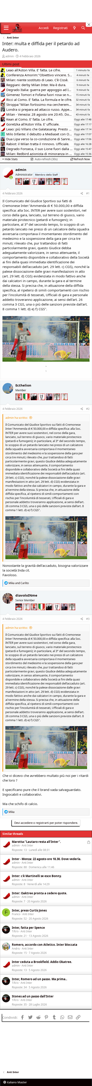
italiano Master (16, 1082)
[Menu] (6, 28)
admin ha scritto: (16, 418)
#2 (88, 409)
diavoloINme (26, 595)
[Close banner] (89, 24)
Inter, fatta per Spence (28, 928)
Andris (16, 948)
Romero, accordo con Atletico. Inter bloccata (44, 945)
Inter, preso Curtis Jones (29, 910)
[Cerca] (83, 28)
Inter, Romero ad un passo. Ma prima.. (39, 979)
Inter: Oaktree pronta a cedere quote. (39, 893)
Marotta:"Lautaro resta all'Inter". (36, 842)
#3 (88, 619)
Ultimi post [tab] (10, 64)
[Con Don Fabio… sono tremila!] (42, 188)
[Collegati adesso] (11, 177)
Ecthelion (23, 385)
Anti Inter (27, 845)
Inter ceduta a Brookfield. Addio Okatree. (42, 962)
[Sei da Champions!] (34, 188)
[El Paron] (27, 188)
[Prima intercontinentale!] (64, 188)
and (18, 583)
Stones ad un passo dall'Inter (33, 996)
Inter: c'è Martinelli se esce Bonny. (37, 876)
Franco (16, 914)
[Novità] (74, 28)
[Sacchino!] (57, 188)
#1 (88, 193)
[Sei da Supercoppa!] (49, 188)
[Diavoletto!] (19, 188)
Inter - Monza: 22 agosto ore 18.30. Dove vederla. (46, 859)
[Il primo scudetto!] (27, 403)
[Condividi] (82, 193)
